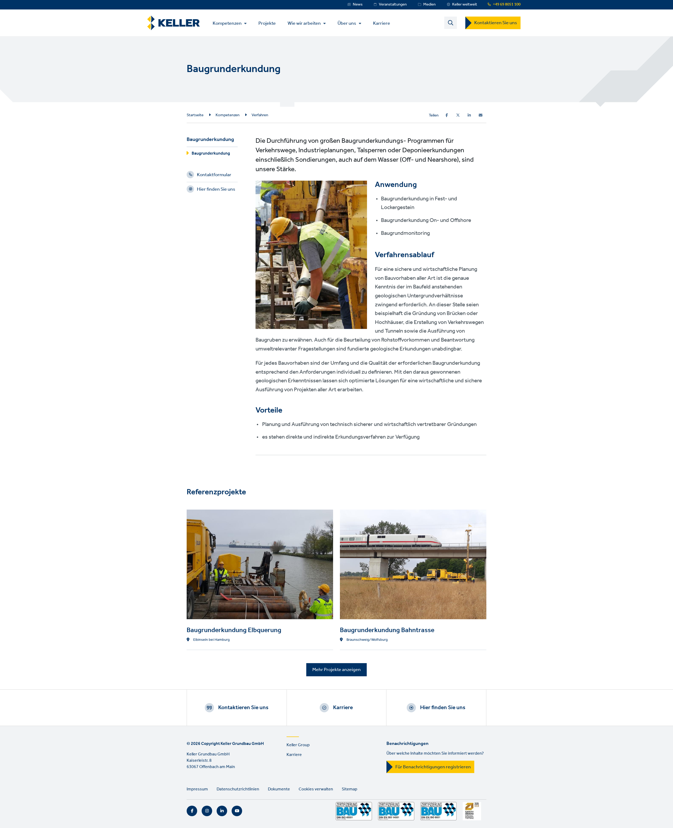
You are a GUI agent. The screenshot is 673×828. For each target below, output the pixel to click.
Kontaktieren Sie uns (495, 22)
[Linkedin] (469, 115)
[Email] (480, 115)
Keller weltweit (464, 4)
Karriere (381, 23)
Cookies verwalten (316, 789)
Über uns (347, 23)
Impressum (197, 789)
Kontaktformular (214, 175)
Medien (429, 4)
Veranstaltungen (393, 4)
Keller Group (298, 745)
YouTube (237, 811)
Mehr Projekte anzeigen (336, 669)
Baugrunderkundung (211, 154)
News (358, 4)
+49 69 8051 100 (507, 4)
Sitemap (349, 789)
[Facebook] (447, 115)
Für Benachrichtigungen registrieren (433, 767)
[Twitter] (458, 115)
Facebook (192, 811)
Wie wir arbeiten (304, 23)
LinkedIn (222, 811)
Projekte (267, 23)
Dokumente (279, 789)
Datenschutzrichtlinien (238, 789)
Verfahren (260, 115)
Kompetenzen (227, 23)
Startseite (195, 115)
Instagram (207, 811)
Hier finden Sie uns (216, 190)
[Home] (173, 23)
